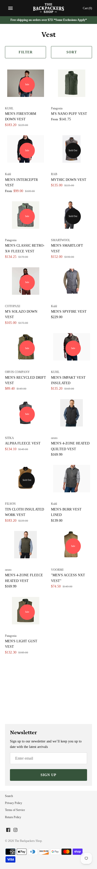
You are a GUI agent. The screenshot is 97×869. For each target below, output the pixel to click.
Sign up (48, 775)
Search (9, 796)
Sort (71, 52)
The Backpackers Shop (28, 841)
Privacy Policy (13, 803)
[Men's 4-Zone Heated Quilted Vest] (71, 413)
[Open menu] (10, 8)
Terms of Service (15, 810)
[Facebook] (8, 830)
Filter (26, 52)
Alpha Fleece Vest (23, 443)
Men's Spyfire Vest (69, 311)
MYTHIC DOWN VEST (68, 180)
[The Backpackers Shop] (48, 8)
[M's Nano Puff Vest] (71, 83)
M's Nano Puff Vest (69, 114)
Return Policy (13, 817)
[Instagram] (15, 830)
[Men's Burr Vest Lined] (71, 478)
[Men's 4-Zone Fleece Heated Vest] (25, 544)
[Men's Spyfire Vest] (71, 281)
